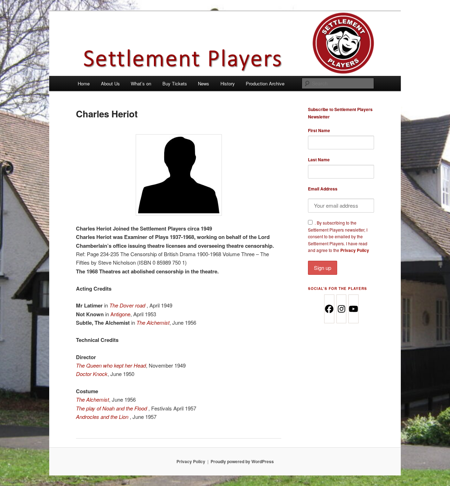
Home (84, 83)
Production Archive (265, 83)
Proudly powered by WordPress (242, 461)
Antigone (120, 314)
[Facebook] (329, 308)
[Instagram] (341, 308)
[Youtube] (353, 308)
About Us (110, 83)
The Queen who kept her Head (111, 365)
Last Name (319, 159)
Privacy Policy (354, 250)
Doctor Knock (92, 373)
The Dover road (127, 305)
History (227, 83)
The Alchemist (152, 322)
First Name (319, 130)
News (203, 83)
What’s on (141, 83)
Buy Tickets (174, 83)
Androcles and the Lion (102, 416)
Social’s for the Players (337, 288)
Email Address (323, 189)
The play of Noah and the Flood (111, 408)
